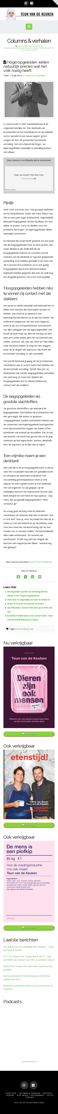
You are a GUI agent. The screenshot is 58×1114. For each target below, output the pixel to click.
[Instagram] (26, 3)
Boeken (10, 1095)
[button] (29, 27)
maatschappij (21, 628)
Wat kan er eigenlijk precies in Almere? (28, 599)
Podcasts (47, 1093)
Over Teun (11, 1093)
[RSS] (31, 3)
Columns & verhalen (35, 75)
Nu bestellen (30, 734)
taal (31, 628)
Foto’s (50, 1095)
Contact (30, 1097)
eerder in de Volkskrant (40, 561)
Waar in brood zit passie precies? (25, 603)
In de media (22, 1095)
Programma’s (37, 1095)
